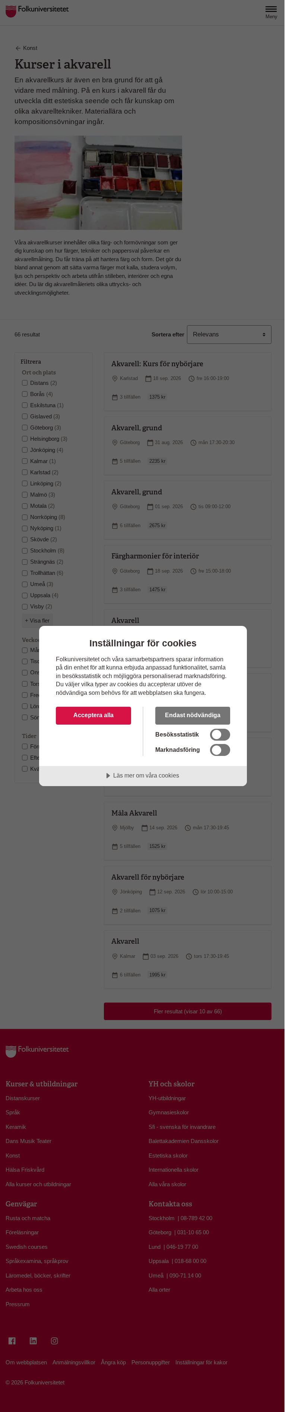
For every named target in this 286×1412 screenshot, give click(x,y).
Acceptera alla (93, 715)
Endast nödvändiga (192, 715)
